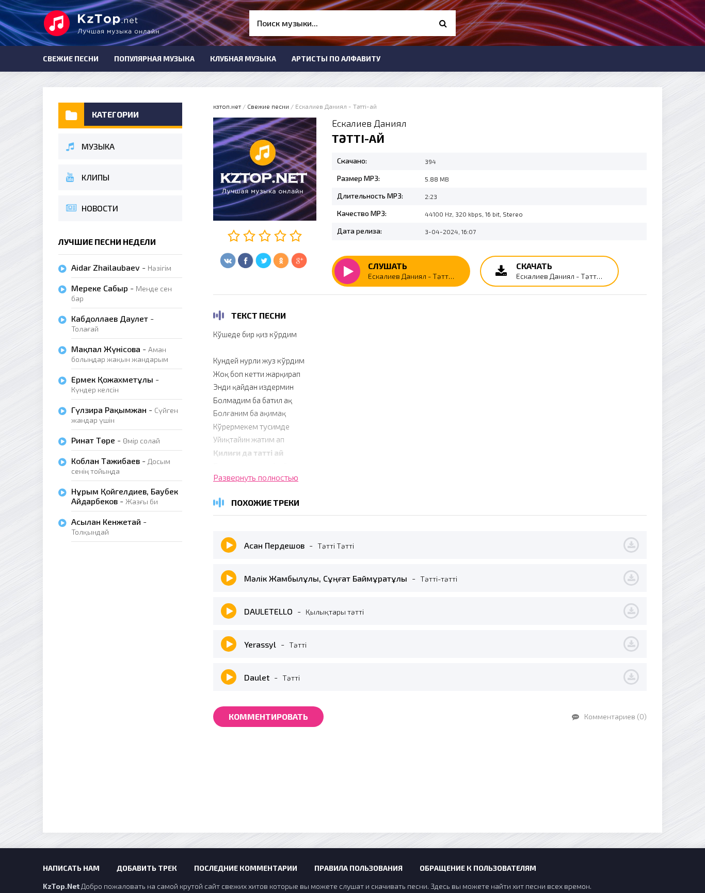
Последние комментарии (245, 868)
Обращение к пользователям (478, 868)
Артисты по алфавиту (336, 58)
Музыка (98, 146)
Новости (100, 208)
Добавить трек (147, 868)
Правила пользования (358, 868)
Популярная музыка (154, 58)
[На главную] (120, 23)
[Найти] (443, 23)
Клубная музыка (243, 58)
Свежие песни (71, 58)
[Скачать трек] (631, 545)
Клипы (95, 177)
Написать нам (71, 868)
